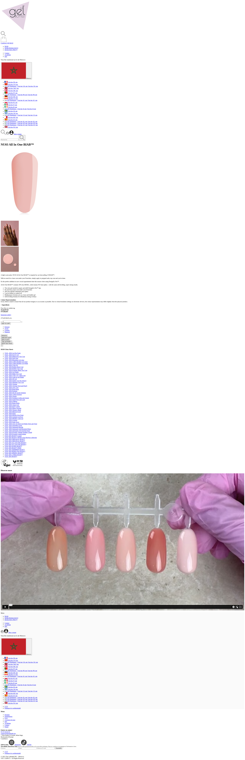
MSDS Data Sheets (7, 343)
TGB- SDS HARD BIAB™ (13, 446)
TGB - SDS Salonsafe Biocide (14, 427)
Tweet (6, 328)
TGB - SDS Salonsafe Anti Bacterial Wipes (18, 429)
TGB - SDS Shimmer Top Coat (14, 382)
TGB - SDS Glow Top (11, 387)
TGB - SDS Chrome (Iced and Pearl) (16, 386)
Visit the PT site (12, 93)
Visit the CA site (12, 98)
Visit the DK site (12, 91)
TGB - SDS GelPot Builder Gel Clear (16, 362)
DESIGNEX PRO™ (11, 50)
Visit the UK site (32, 86)
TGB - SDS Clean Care (12, 405)
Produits (7, 715)
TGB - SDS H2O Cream (12, 406)
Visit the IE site (12, 107)
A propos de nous (10, 720)
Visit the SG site (32, 100)
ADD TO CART (6, 323)
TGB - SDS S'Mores (11, 401)
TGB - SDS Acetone (11, 420)
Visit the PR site (32, 95)
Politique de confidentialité (13, 708)
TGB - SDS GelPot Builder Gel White (16, 363)
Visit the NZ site (32, 123)
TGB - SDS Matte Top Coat (13, 374)
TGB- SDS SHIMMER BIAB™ (15, 449)
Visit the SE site (12, 111)
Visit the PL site (12, 102)
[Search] (3, 134)
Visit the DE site (12, 97)
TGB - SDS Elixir (10, 413)
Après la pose (5, 339)
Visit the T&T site (13, 88)
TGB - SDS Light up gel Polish (14, 377)
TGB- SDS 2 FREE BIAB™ (13, 455)
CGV (6, 706)
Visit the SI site (31, 109)
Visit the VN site (12, 84)
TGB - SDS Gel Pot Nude (13, 353)
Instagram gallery (6, 315)
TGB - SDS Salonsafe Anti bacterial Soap (17, 431)
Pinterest (7, 332)
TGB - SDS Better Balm (12, 403)
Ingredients (5, 305)
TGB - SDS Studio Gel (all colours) (15, 381)
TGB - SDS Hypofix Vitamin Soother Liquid (18, 432)
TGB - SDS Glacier (11, 396)
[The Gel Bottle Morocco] (15, 30)
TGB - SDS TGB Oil (11, 365)
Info (6, 56)
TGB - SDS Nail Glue (11, 358)
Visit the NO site (12, 127)
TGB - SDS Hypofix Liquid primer (15, 434)
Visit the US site (32, 115)
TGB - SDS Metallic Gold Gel (14, 418)
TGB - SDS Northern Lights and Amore (17, 398)
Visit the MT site (12, 117)
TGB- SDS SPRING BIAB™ (14, 453)
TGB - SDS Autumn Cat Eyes (14, 417)
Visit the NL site (32, 121)
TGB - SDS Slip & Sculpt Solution (15, 393)
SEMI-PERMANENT (11, 48)
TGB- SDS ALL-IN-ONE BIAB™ (15, 443)
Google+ (7, 330)
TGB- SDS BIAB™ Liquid (13, 436)
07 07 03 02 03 (5, 732)
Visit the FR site (12, 82)
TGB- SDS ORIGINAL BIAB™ (15, 439)
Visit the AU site (32, 125)
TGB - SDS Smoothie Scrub (13, 425)
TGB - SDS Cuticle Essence (13, 394)
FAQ (6, 718)
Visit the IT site (12, 105)
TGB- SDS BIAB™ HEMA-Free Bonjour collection (21, 437)
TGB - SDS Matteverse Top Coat (15, 356)
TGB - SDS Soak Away (12, 422)
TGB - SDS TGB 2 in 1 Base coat (15, 375)
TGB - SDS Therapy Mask (13, 410)
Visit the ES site (12, 120)
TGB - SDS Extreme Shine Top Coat (16, 370)
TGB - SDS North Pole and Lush (15, 399)
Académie (8, 55)
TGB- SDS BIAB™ (11, 456)
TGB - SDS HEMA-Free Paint (14, 415)
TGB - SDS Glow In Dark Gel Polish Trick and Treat (21, 424)
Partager (7, 327)
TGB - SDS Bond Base (12, 389)
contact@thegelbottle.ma (8, 733)
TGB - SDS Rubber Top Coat (14, 368)
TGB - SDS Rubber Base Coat (14, 367)
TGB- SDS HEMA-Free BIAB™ (15, 451)
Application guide (6, 337)
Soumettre (59, 748)
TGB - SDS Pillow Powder (13, 408)
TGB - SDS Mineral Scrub (13, 412)
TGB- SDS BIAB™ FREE (13, 448)
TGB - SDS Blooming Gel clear (14, 360)
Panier (6, 727)
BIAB (6, 46)
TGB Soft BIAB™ (6, 341)
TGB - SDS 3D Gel (11, 379)
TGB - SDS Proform (11, 391)
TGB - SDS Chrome (11, 384)
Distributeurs (8, 716)
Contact (7, 53)
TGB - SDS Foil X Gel (12, 355)
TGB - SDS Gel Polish (12, 372)
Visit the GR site (12, 113)
